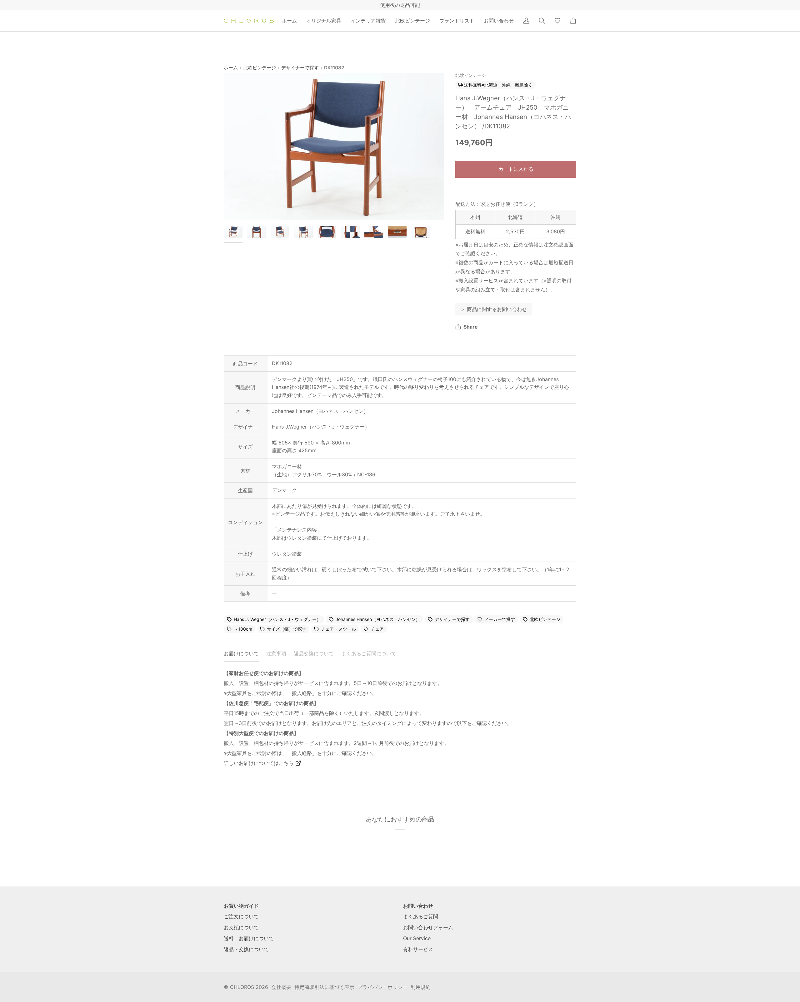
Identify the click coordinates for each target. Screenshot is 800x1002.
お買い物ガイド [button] (241, 906)
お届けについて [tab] (241, 653)
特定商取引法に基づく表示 (324, 987)
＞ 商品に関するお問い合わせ (493, 309)
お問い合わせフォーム (428, 927)
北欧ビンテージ (259, 68)
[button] (324, 20)
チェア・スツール (338, 629)
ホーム (231, 68)
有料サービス (418, 949)
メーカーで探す (499, 619)
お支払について (241, 927)
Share (470, 327)
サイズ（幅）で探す (286, 629)
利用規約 (421, 987)
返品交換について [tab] (314, 653)
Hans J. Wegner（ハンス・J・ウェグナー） (277, 619)
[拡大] (334, 146)
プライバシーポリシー (383, 987)
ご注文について (241, 916)
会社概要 (281, 987)
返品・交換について (246, 949)
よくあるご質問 (420, 916)
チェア (377, 629)
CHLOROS (242, 987)
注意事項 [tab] (276, 653)
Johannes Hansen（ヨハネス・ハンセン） (378, 619)
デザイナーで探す (300, 68)
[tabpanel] (400, 718)
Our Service (417, 938)
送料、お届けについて (249, 938)
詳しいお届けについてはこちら (259, 763)
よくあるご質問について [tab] (368, 653)
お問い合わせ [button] (418, 906)
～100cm (243, 629)
